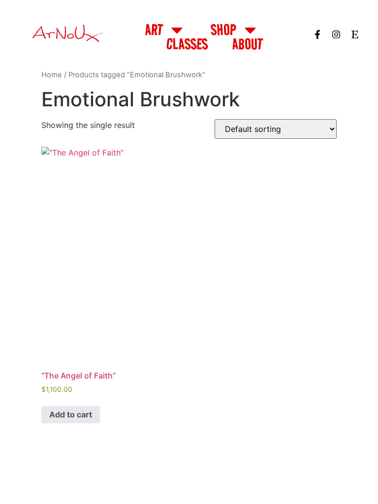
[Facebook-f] (317, 34)
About (247, 44)
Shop (223, 30)
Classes (187, 44)
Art (154, 30)
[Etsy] (354, 34)
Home (51, 74)
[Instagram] (336, 34)
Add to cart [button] (70, 414)
